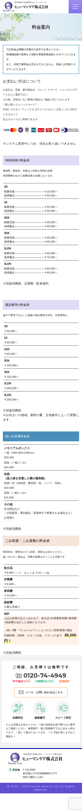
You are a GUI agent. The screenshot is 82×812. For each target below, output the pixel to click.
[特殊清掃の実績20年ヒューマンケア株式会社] (35, 758)
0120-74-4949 (44, 675)
